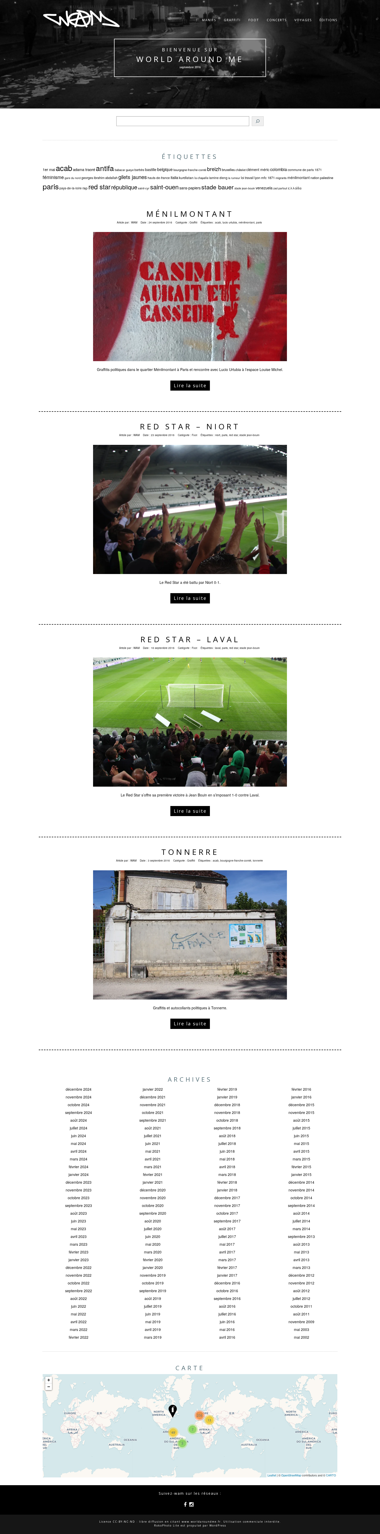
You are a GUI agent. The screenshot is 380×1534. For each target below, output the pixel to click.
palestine (326, 177)
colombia (278, 169)
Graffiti (232, 20)
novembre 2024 (79, 1096)
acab (64, 167)
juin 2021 (152, 1143)
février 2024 (78, 1166)
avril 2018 (227, 1166)
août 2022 (78, 1298)
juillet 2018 (227, 1143)
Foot (253, 20)
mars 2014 (301, 1228)
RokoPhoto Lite (166, 1525)
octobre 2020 (153, 1205)
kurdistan (186, 177)
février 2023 (78, 1251)
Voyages (303, 20)
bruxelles (228, 169)
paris (51, 186)
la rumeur (234, 178)
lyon (257, 177)
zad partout (280, 188)
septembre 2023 (78, 1205)
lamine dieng (218, 177)
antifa (105, 168)
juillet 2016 (227, 1313)
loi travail (247, 177)
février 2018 (227, 1182)
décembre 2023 (79, 1182)
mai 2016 (227, 1329)
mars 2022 (78, 1329)
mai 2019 (153, 1321)
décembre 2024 (79, 1089)
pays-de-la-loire (70, 188)
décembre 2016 (227, 1282)
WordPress (217, 1525)
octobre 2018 (227, 1120)
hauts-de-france (159, 177)
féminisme (53, 177)
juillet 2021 (153, 1135)
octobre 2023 (78, 1197)
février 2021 (153, 1174)
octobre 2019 (153, 1282)
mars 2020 (153, 1251)
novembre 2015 (301, 1112)
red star (99, 186)
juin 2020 (152, 1236)
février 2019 (227, 1089)
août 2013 (301, 1244)
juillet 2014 (301, 1220)
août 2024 (78, 1120)
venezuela (264, 187)
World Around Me (190, 59)
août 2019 (153, 1298)
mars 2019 (153, 1337)
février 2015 (301, 1166)
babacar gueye (124, 170)
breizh (214, 169)
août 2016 (227, 1306)
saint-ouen (164, 186)
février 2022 (78, 1337)
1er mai (49, 169)
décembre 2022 (79, 1267)
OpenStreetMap (291, 1475)
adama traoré (84, 169)
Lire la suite (190, 385)
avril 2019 (153, 1329)
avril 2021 (153, 1158)
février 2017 (227, 1267)
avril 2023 (79, 1236)
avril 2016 (227, 1337)
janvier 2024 (79, 1174)
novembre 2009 (301, 1321)
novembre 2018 (227, 1112)
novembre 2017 (227, 1205)
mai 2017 (227, 1244)
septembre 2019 (152, 1290)
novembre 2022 (79, 1275)
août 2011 (301, 1313)
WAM (134, 222)
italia (174, 177)
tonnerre (258, 860)
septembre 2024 (78, 1112)
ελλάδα (295, 188)
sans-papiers (190, 187)
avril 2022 (79, 1321)
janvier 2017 (227, 1275)
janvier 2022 (153, 1089)
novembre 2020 (153, 1197)
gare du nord (73, 178)
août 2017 (227, 1228)
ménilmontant (298, 177)
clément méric (257, 169)
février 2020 (153, 1259)
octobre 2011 (301, 1306)
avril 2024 (79, 1151)
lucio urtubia (230, 222)
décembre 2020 (153, 1189)
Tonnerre (190, 852)
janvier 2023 (79, 1259)
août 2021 (153, 1127)
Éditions (328, 20)
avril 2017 (227, 1251)
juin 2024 (78, 1135)
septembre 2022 (78, 1290)
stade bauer (217, 186)
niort (217, 435)
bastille (150, 169)
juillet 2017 (227, 1236)
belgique (165, 169)
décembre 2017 (227, 1197)
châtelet (240, 170)
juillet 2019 (153, 1306)
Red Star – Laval (190, 639)
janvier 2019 (227, 1096)
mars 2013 (301, 1267)
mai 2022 (78, 1313)
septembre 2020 (152, 1213)
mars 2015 (301, 1158)
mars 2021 (153, 1166)
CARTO (331, 1475)
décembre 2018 (227, 1104)
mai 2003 (301, 1329)
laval (218, 648)
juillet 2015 (301, 1127)
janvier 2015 (301, 1174)
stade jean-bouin (244, 188)
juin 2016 (227, 1321)
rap (85, 187)
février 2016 (301, 1089)
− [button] (48, 1386)
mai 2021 (153, 1151)
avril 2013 (301, 1259)
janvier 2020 (153, 1267)
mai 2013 (301, 1251)
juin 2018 (227, 1151)
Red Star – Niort (190, 426)
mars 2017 (227, 1259)
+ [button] (48, 1380)
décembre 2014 (301, 1182)
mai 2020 (153, 1244)
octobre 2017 (227, 1213)
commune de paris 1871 (305, 169)
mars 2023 (78, 1244)
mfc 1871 (268, 177)
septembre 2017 (227, 1220)
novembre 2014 (301, 1189)
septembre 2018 (227, 1127)
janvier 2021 (153, 1182)
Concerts (277, 20)
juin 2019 (152, 1313)
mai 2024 (78, 1143)
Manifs (209, 20)
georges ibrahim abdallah (99, 177)
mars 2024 (78, 1158)
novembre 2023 (79, 1189)
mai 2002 (301, 1337)
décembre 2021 (153, 1096)
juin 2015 (301, 1135)
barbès (139, 169)
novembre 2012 (301, 1282)
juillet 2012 (301, 1298)
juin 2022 (78, 1306)
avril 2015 (301, 1151)
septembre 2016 (227, 1298)
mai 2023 (78, 1228)
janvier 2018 (227, 1189)
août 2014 (301, 1213)
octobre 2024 (78, 1104)
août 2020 (153, 1220)
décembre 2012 (301, 1275)
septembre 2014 (301, 1205)
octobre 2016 (227, 1290)
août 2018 (227, 1135)
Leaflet (272, 1475)
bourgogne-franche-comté (189, 170)
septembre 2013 (301, 1236)
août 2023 (78, 1213)
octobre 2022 (78, 1282)
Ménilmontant (190, 213)
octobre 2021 (153, 1112)
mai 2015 (301, 1143)
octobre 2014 (301, 1197)
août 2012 (301, 1290)
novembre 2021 (153, 1104)
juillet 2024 (78, 1127)
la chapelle (201, 178)
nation (314, 177)
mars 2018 (227, 1174)
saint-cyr (143, 188)
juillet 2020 (153, 1228)
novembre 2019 (153, 1275)
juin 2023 (78, 1220)
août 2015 (301, 1120)
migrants (281, 178)
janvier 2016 (301, 1096)
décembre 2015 (301, 1104)
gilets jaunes (132, 177)
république (124, 187)
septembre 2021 (152, 1120)
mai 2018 (227, 1158)
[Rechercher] (258, 121)
